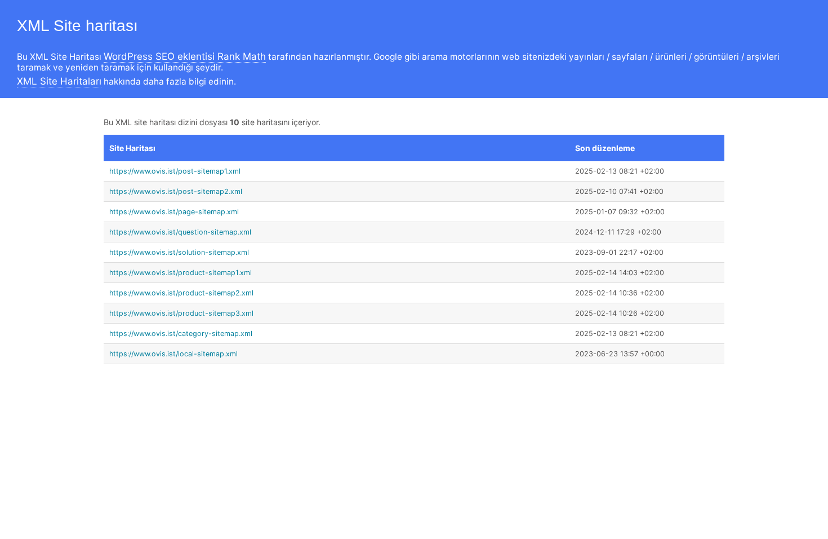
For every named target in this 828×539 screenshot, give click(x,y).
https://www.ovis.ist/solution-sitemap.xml (179, 252)
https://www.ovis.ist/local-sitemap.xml (173, 354)
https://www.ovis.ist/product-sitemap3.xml (181, 313)
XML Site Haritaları (59, 81)
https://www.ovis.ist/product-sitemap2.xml (181, 293)
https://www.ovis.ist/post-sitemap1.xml (175, 171)
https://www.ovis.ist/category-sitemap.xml (180, 333)
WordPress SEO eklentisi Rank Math (185, 56)
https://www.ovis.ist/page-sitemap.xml (174, 211)
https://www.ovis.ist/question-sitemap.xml (180, 232)
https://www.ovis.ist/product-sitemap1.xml (180, 272)
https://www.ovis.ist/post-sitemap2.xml (175, 191)
